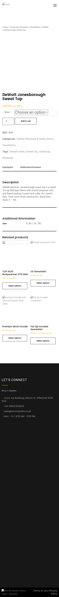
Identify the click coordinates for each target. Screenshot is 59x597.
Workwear (7, 157)
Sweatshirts (35, 27)
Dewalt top (32, 151)
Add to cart (26, 121)
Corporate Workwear (19, 27)
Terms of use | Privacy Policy (45, 592)
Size (7, 112)
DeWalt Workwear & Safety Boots (35, 138)
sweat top (44, 151)
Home (5, 27)
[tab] (8, 169)
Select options (14, 286)
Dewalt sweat (17, 151)
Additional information (30, 167)
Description (7, 167)
